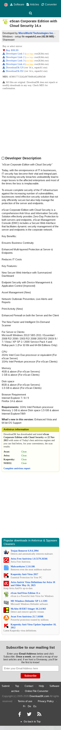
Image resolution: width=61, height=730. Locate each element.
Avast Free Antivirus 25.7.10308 (27, 616)
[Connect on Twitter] (29, 715)
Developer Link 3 (15, 60)
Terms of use (25, 701)
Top (17, 686)
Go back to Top (32, 721)
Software (19, 4)
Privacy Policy (46, 701)
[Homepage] (5, 4)
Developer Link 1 (15, 53)
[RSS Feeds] (39, 715)
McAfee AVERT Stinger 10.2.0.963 (28, 609)
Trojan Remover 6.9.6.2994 (24, 551)
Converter (51, 4)
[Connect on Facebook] (19, 715)
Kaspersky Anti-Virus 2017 (24, 574)
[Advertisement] (30, 122)
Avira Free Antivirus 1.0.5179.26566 (29, 558)
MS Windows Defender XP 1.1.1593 (29, 601)
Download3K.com (39, 696)
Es (34, 706)
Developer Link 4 (15, 64)
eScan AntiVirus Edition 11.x (25, 593)
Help (41, 686)
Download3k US (15, 67)
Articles (34, 4)
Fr (24, 706)
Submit (5, 686)
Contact (29, 686)
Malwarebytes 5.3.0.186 (23, 566)
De (29, 706)
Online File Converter (36, 691)
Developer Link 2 (15, 57)
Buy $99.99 (12, 50)
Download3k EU (15, 71)
